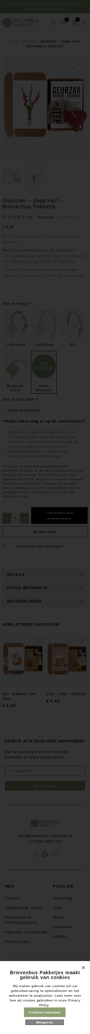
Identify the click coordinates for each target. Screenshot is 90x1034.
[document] (45, 517)
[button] (83, 967)
